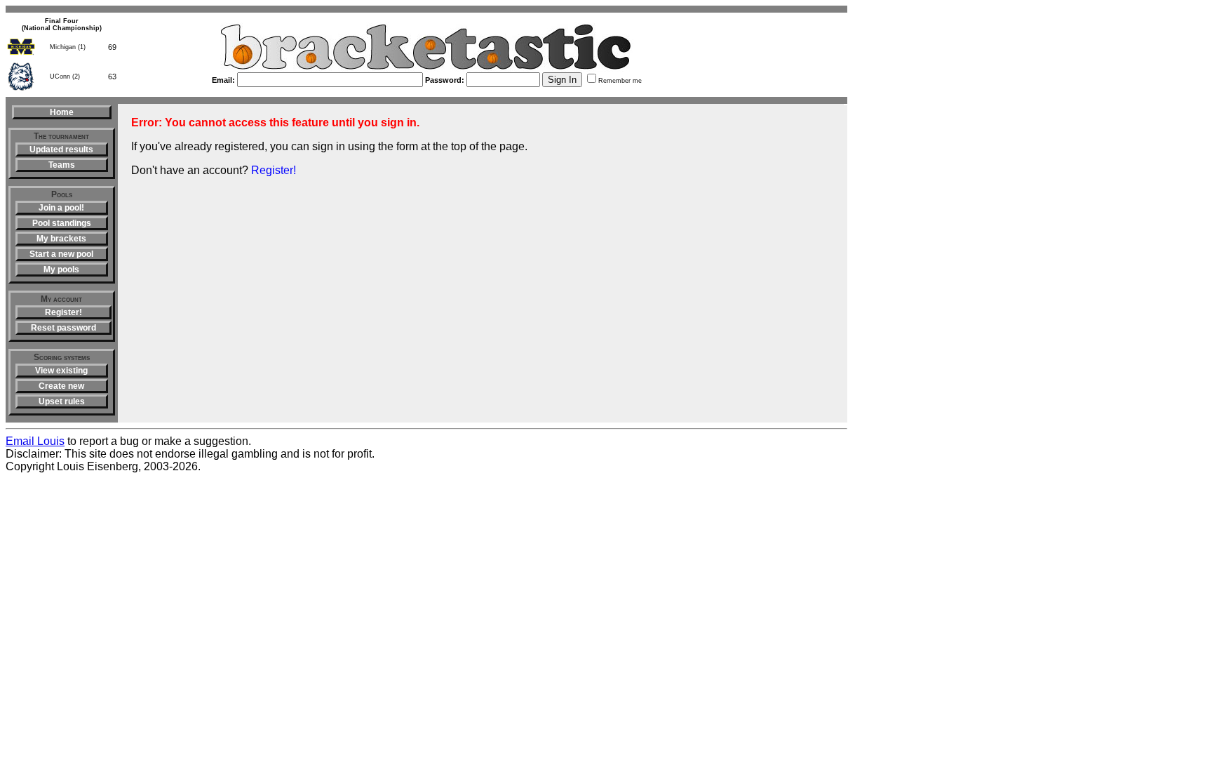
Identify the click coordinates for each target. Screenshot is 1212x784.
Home (62, 112)
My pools (61, 269)
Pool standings (61, 223)
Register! (63, 312)
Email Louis (35, 441)
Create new (61, 386)
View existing (61, 371)
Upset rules (62, 401)
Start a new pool (61, 254)
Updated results (61, 149)
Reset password (63, 328)
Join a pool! (61, 208)
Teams (61, 165)
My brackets (61, 239)
